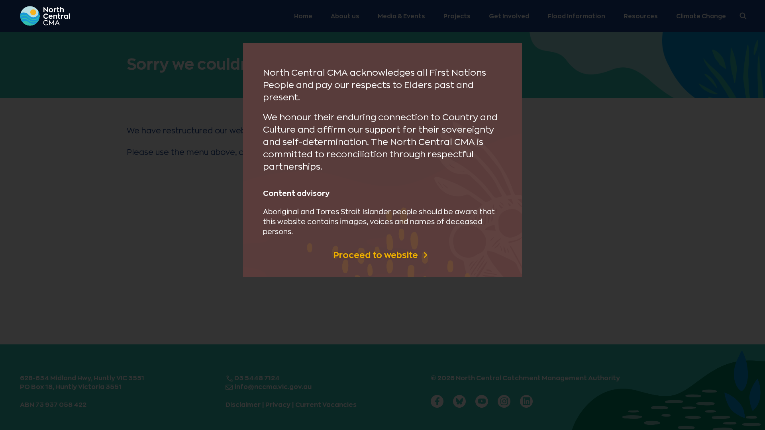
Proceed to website (376, 255)
